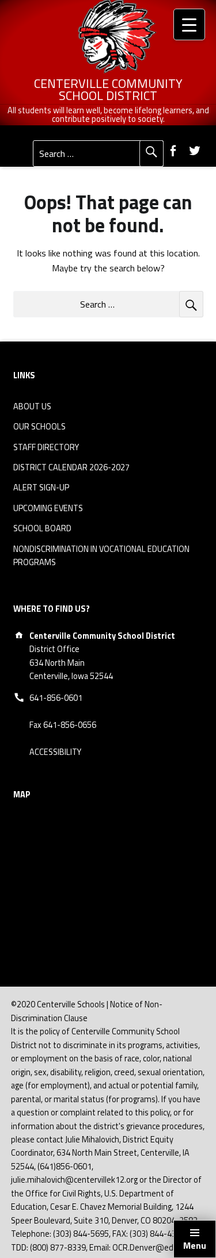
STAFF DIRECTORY (46, 447)
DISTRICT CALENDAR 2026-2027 (71, 467)
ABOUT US (32, 406)
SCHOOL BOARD (42, 528)
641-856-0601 (55, 698)
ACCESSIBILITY (55, 752)
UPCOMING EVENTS (48, 508)
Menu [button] (194, 1245)
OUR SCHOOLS (39, 426)
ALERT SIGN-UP (41, 487)
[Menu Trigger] (189, 24)
